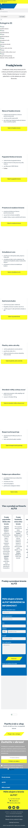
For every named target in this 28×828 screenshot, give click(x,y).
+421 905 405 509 (15, 799)
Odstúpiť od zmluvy (14, 822)
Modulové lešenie (4, 36)
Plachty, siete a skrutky (6, 48)
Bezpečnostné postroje (6, 56)
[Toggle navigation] (9, 7)
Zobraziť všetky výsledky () (7, 57)
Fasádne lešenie (4, 28)
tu (22, 767)
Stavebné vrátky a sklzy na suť (8, 52)
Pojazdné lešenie (4, 32)
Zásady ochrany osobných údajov (14, 819)
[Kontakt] (14, 769)
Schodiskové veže (4, 40)
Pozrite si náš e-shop (14, 802)
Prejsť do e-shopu (14, 734)
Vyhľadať (21, 16)
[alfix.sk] (14, 774)
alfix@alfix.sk (15, 800)
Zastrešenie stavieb (5, 44)
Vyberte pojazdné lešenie (14, 179)
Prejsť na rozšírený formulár (9, 663)
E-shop (5, 168)
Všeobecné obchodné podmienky (14, 816)
